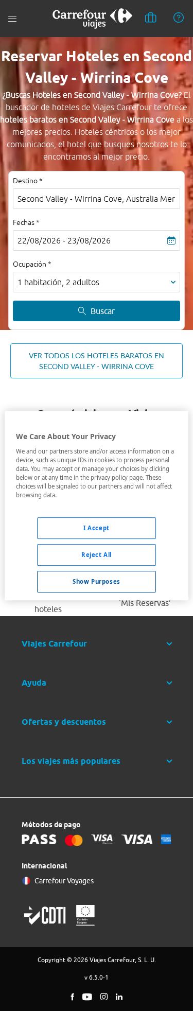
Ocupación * (32, 264)
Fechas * (26, 222)
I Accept (96, 528)
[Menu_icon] (12, 19)
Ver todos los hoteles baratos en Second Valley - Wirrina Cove (96, 361)
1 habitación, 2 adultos (58, 282)
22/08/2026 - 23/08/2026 (64, 240)
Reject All (96, 555)
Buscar (103, 311)
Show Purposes (96, 581)
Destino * (28, 181)
